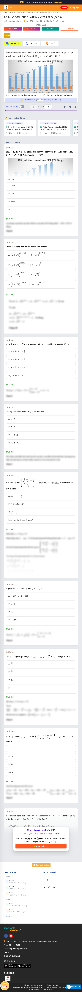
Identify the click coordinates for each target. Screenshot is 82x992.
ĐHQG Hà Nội (21, 12)
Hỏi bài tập (4, 987)
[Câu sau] (48, 106)
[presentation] (27, 254)
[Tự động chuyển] (65, 107)
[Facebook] (6, 936)
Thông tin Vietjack (12, 956)
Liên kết (7, 953)
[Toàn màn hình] (75, 107)
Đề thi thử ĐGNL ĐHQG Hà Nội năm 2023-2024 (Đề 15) (42, 12)
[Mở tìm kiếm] (57, 7)
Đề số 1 (7, 35)
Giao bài (33, 29)
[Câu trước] (34, 106)
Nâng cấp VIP (42, 846)
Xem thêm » (11, 179)
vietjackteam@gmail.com (18, 949)
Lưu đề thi (70, 29)
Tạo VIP (64, 7)
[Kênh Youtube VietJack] (11, 936)
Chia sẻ (14, 29)
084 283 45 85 (14, 945)
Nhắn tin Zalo (76, 987)
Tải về (52, 29)
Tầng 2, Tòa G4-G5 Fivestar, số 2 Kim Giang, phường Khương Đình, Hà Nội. (31, 941)
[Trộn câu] (70, 107)
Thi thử (52, 43)
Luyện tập (33, 43)
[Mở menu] (11, 7)
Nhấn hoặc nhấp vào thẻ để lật (42, 100)
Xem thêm (9, 916)
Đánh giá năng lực (9, 12)
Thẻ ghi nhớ (14, 43)
